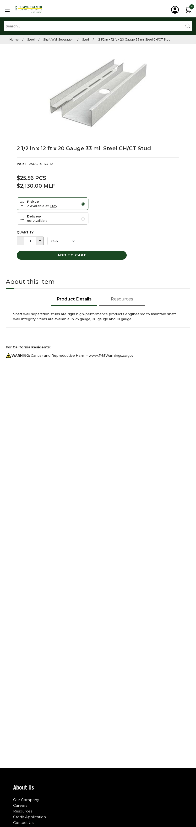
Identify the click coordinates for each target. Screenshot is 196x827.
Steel (31, 39)
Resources (22, 811)
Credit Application (29, 817)
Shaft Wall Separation (58, 39)
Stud (85, 39)
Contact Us (23, 822)
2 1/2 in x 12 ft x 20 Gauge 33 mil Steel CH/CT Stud (134, 39)
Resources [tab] (122, 299)
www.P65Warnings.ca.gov (111, 355)
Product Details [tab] (74, 299)
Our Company (26, 799)
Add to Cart (71, 255)
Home (14, 39)
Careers (20, 805)
